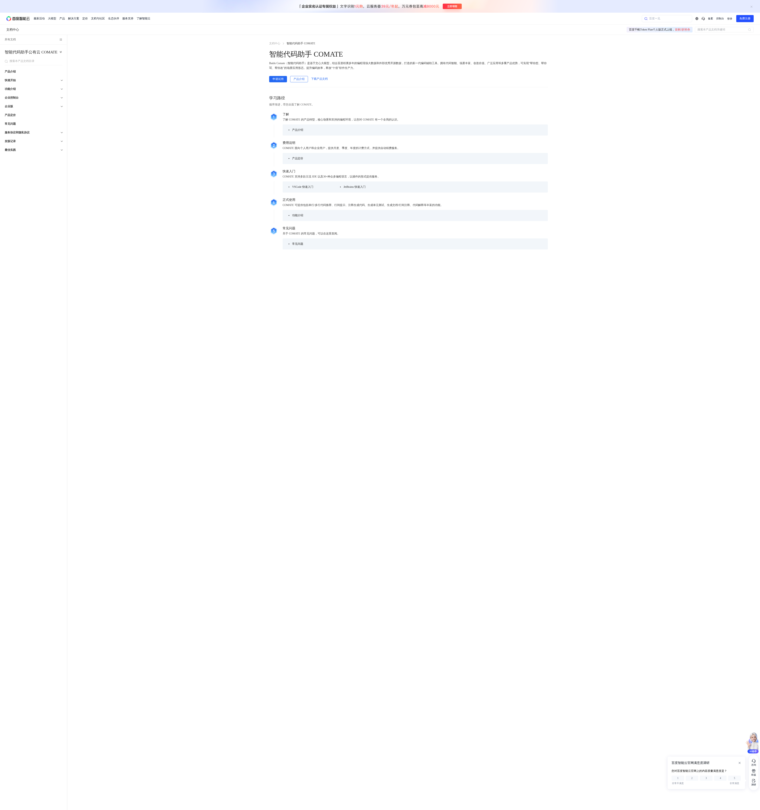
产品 (62, 18)
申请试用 (278, 79)
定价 (85, 18)
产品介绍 (10, 71)
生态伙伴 (113, 18)
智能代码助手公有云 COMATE (31, 52)
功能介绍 (297, 215)
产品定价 (10, 115)
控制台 (720, 18)
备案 (710, 18)
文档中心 (12, 29)
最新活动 (39, 18)
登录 (729, 18)
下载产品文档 (319, 78)
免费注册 (744, 18)
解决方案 (73, 18)
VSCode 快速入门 (302, 186)
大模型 (52, 18)
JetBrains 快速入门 (355, 186)
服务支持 (127, 18)
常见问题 (10, 123)
